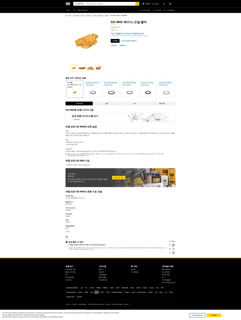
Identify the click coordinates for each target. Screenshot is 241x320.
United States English (72, 287)
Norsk (102, 292)
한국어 (96, 292)
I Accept (214, 315)
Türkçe (171, 292)
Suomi (132, 287)
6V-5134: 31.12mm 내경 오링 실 (147, 83)
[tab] (74, 68)
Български (91, 287)
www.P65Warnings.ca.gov (75, 155)
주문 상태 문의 (103, 280)
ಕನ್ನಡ (91, 292)
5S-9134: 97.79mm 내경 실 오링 (165, 83)
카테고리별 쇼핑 (70, 269)
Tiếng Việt (79, 296)
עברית (157, 287)
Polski (107, 292)
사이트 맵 (68, 280)
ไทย (166, 292)
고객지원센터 (103, 274)
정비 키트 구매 (118, 177)
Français (138, 287)
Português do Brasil (117, 292)
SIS (66, 274)
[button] (129, 41)
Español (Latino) (141, 292)
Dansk (118, 287)
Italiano (80, 292)
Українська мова (70, 296)
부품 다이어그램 (70, 272)
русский (133, 292)
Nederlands (125, 287)
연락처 (101, 269)
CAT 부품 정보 (70, 277)
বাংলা (86, 287)
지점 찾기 (101, 272)
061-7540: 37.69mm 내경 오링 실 (129, 83)
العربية (81, 287)
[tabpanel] (87, 41)
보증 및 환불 (102, 277)
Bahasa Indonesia (71, 292)
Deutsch (145, 287)
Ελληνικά (152, 287)
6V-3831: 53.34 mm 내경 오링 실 (92, 83)
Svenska (150, 292)
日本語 (86, 292)
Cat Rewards (135, 272)
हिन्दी (162, 287)
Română (127, 292)
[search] (137, 4)
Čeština (112, 287)
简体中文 (98, 287)
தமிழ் (156, 292)
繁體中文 (105, 287)
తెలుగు (161, 292)
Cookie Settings (82, 304)
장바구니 (133, 269)
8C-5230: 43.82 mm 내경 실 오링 (110, 83)
